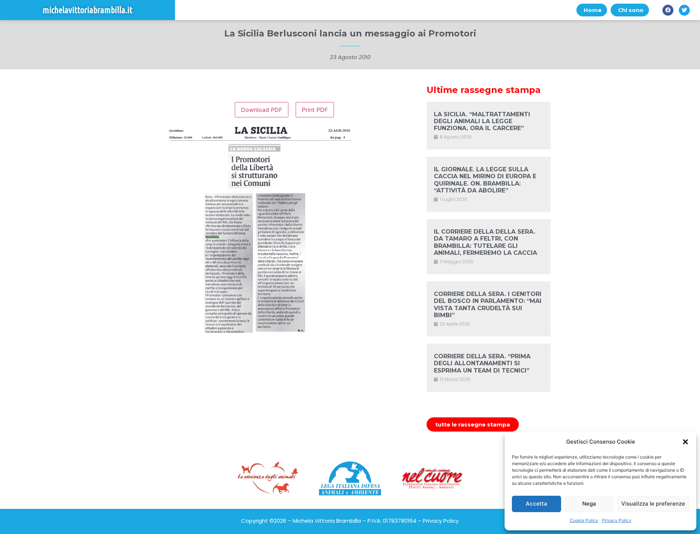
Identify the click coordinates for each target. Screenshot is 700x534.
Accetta (536, 503)
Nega (589, 503)
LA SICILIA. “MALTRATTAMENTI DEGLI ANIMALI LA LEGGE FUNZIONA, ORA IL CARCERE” (482, 121)
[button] (685, 441)
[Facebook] (667, 10)
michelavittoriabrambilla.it (87, 10)
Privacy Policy (616, 520)
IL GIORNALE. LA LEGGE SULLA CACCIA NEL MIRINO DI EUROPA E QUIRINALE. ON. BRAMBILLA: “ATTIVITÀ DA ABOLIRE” (485, 180)
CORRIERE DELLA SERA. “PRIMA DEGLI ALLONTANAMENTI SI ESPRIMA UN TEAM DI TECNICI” (482, 363)
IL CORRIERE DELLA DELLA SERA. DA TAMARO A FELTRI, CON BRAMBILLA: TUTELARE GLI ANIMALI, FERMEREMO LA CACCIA (485, 242)
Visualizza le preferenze (653, 503)
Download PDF (261, 109)
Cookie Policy (584, 520)
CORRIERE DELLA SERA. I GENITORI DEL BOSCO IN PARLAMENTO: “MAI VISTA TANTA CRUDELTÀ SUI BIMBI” (487, 305)
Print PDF (315, 109)
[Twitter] (684, 10)
